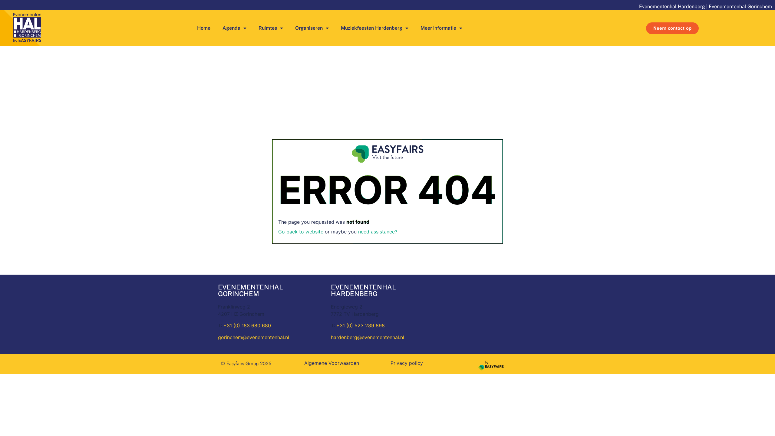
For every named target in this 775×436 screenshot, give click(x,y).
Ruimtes (268, 28)
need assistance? (377, 232)
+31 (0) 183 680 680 (247, 325)
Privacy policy (407, 363)
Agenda (231, 28)
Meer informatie (438, 28)
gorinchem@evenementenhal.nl (253, 337)
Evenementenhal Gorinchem (740, 6)
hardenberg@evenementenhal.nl (367, 337)
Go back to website (300, 232)
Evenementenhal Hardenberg (672, 6)
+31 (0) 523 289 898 (360, 325)
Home (203, 28)
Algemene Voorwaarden (331, 363)
